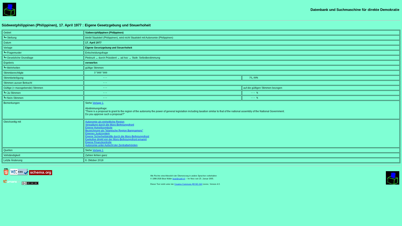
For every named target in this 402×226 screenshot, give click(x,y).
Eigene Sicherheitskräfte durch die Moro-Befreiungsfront (117, 136)
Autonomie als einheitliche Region (104, 121)
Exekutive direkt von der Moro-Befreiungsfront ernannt (116, 139)
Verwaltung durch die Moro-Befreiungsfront (109, 124)
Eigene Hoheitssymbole (98, 127)
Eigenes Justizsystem (97, 133)
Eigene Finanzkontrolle (98, 142)
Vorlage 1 (98, 102)
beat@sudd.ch (179, 179)
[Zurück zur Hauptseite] (9, 15)
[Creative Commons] (30, 183)
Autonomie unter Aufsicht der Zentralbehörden (111, 145)
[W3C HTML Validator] (6, 174)
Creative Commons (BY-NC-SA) (188, 184)
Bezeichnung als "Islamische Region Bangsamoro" (114, 130)
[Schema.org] (40, 174)
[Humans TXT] (12, 183)
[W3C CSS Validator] (19, 174)
